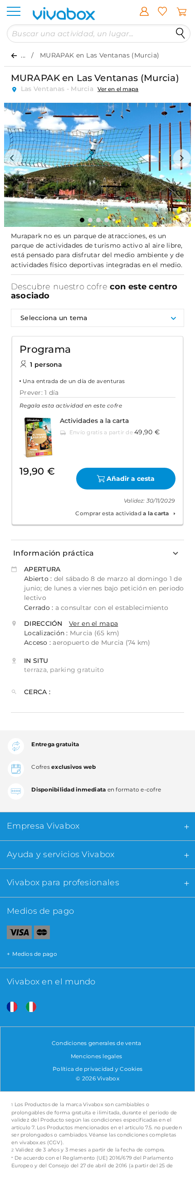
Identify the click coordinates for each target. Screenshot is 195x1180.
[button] (13, 158)
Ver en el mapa (118, 89)
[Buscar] (180, 33)
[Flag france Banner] (8, 1007)
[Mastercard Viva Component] (42, 934)
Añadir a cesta (131, 479)
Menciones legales (96, 1056)
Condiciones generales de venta (96, 1043)
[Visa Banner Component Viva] (16, 934)
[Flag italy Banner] (27, 1007)
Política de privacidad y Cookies (97, 1068)
